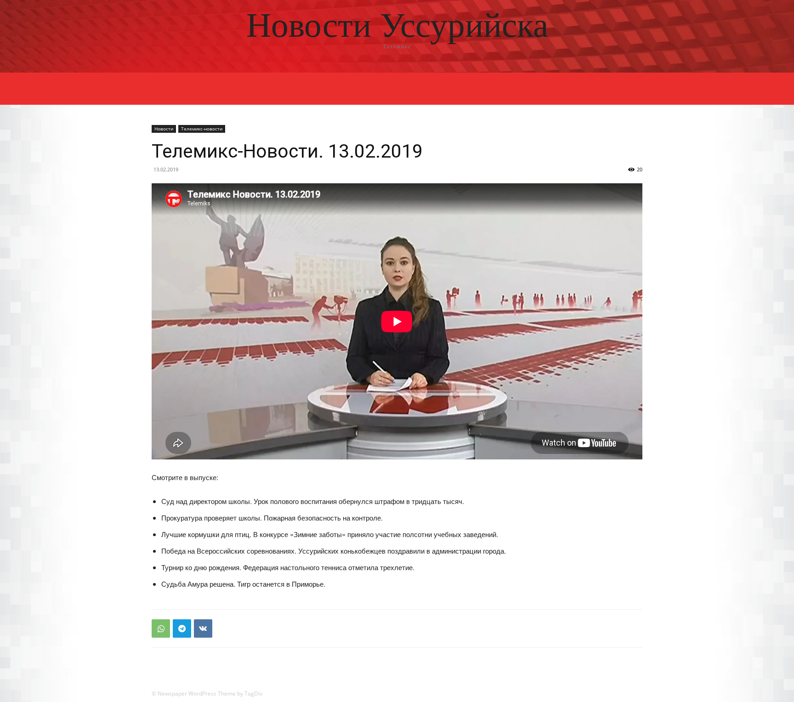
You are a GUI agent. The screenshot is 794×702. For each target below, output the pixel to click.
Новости (163, 128)
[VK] (203, 628)
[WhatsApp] (161, 628)
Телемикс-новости (201, 128)
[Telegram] (182, 628)
